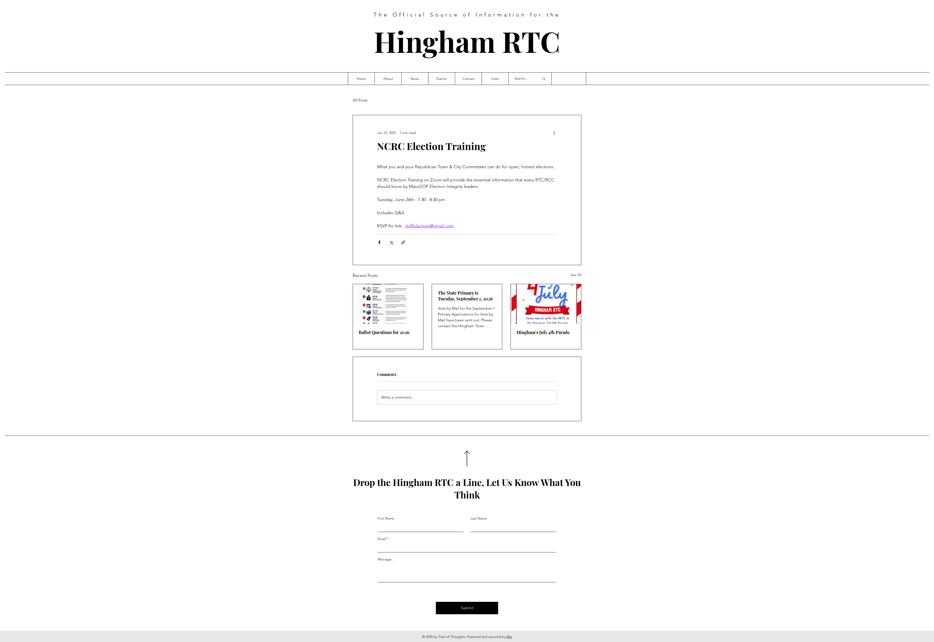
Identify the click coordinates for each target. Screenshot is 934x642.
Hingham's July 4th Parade (543, 332)
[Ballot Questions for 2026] (388, 304)
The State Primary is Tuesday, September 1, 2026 (465, 296)
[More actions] (554, 133)
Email (381, 538)
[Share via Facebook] (379, 242)
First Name (385, 518)
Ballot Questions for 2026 (384, 332)
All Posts (360, 100)
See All (576, 275)
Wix (509, 636)
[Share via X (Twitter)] (391, 242)
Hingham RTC (467, 41)
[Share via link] (403, 242)
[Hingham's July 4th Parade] (546, 304)
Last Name (478, 518)
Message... (386, 559)
